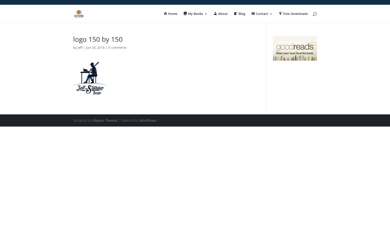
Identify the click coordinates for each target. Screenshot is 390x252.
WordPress (147, 120)
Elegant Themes (105, 120)
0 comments (117, 47)
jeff (80, 47)
